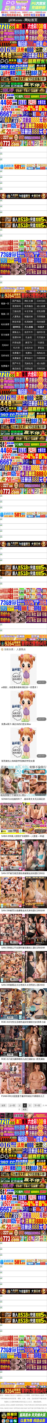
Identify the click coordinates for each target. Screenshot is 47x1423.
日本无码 (41, 301)
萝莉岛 (41, 348)
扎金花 (29, 337)
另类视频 (41, 316)
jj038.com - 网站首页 (22, 20)
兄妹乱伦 (29, 363)
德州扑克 (41, 332)
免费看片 (16, 353)
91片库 (16, 348)
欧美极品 (29, 306)
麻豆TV (28, 342)
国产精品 (16, 301)
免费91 (28, 353)
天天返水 (41, 337)
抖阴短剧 (29, 368)
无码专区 (5, 355)
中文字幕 (29, 311)
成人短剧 (41, 363)
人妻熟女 (16, 316)
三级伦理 (16, 311)
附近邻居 (16, 322)
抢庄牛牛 (29, 332)
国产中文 (16, 363)
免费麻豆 (16, 358)
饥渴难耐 (29, 322)
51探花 (41, 342)
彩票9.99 (17, 337)
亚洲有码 (16, 306)
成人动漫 (41, 306)
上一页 (12, 1105)
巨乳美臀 (41, 311)
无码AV (5, 345)
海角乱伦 (41, 353)
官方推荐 (5, 335)
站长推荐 (5, 324)
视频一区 (5, 303)
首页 (3, 1105)
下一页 (37, 1105)
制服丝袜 (29, 316)
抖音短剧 (16, 342)
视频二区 (5, 314)
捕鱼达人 (16, 332)
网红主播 (29, 301)
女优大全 (29, 348)
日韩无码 (41, 368)
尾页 (25, 1109)
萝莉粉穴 (29, 358)
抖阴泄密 (41, 358)
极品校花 (16, 368)
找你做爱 (41, 322)
